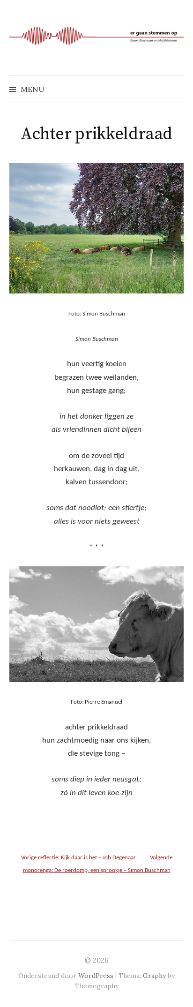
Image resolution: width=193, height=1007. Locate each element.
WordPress (95, 975)
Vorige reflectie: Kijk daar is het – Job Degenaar (78, 858)
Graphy (154, 975)
